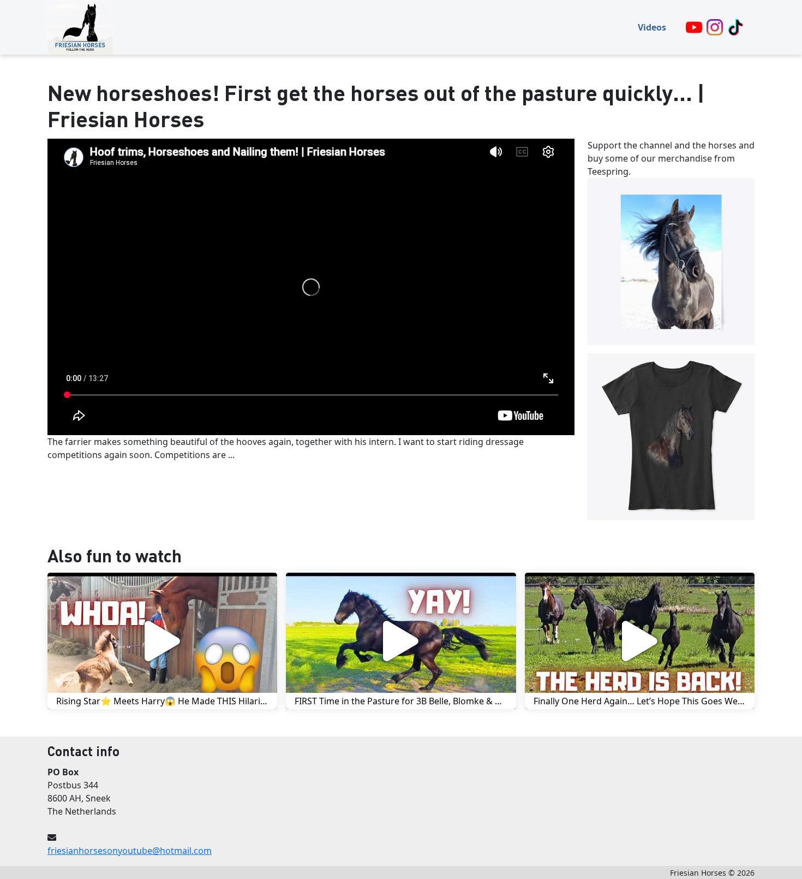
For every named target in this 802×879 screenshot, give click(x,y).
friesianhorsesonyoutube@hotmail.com (129, 851)
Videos (652, 27)
